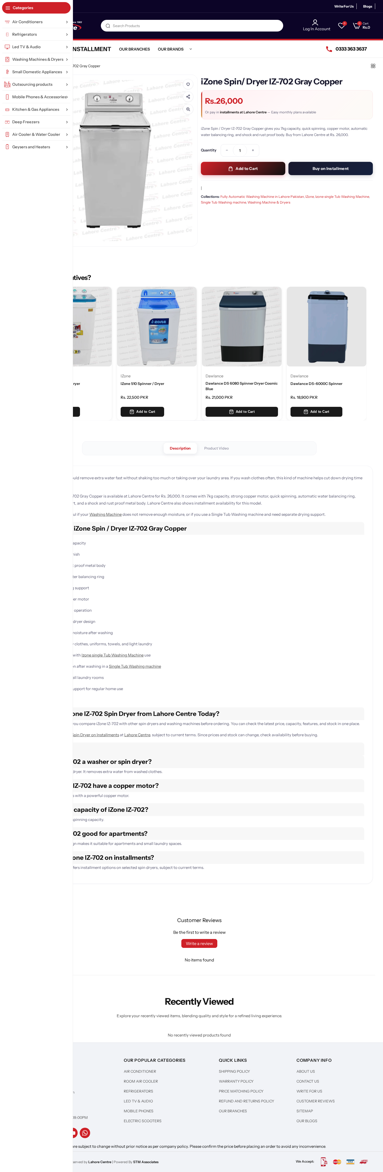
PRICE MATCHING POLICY (241, 1091)
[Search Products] (108, 26)
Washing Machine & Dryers (269, 202)
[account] (316, 22)
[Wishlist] (188, 84)
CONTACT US (307, 1081)
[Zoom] (188, 109)
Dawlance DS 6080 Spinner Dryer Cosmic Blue (242, 386)
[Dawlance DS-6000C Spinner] (327, 326)
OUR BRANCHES (233, 1111)
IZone (309, 196)
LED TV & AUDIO (138, 1101)
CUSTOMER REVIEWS (315, 1101)
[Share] (188, 96)
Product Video (216, 448)
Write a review (199, 943)
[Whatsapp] (85, 1133)
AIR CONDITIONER (140, 1071)
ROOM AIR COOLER (141, 1081)
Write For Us (344, 6)
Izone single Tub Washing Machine (342, 196)
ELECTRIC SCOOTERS (143, 1121)
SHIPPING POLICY (234, 1071)
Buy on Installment (331, 168)
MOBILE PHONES (138, 1111)
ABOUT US (305, 1071)
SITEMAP (304, 1111)
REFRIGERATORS (138, 1091)
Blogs (367, 6)
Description (180, 448)
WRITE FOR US (309, 1091)
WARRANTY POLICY (236, 1081)
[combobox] (192, 26)
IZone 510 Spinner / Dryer (142, 383)
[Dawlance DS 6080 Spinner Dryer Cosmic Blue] (242, 326)
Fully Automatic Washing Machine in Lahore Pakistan (262, 196)
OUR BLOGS (306, 1121)
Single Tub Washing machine (223, 202)
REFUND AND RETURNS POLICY (246, 1101)
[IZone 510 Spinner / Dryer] (157, 326)
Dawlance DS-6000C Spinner (316, 383)
